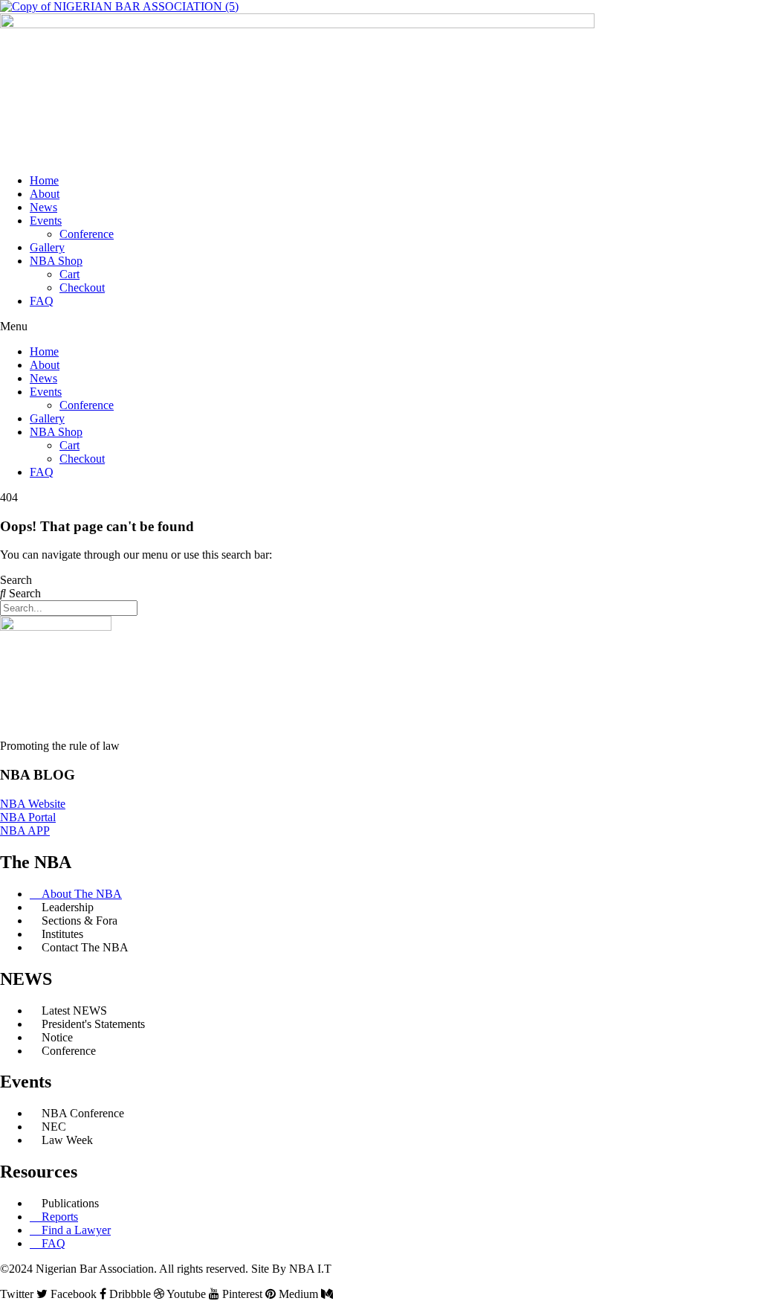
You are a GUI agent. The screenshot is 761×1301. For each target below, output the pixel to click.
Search (16, 580)
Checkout (82, 287)
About (44, 193)
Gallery (47, 247)
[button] (380, 326)
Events (46, 220)
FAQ (42, 301)
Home (44, 180)
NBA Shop (56, 260)
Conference (86, 234)
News (43, 207)
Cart (69, 274)
